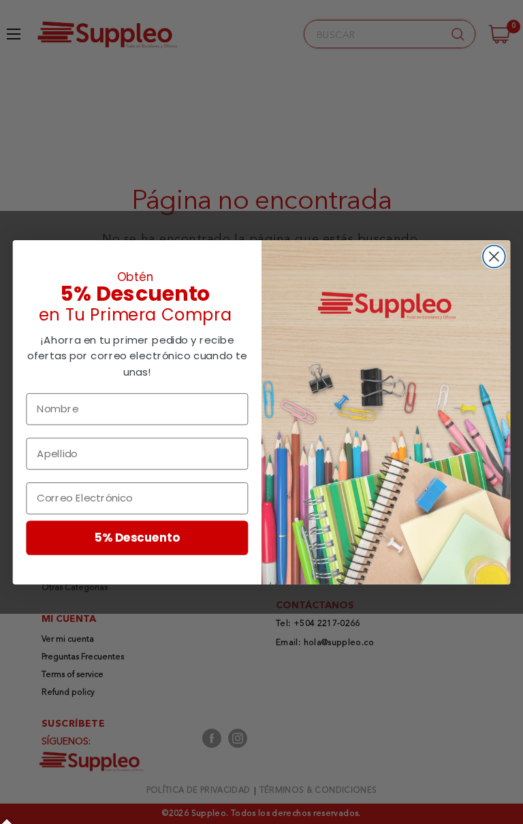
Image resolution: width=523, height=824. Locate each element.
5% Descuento (137, 537)
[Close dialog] (494, 256)
